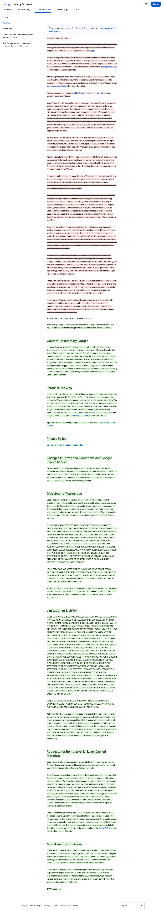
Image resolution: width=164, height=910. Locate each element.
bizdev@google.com (109, 67)
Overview (7, 10)
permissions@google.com (57, 86)
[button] (146, 4)
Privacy (47, 905)
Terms (5, 17)
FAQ (77, 10)
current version (104, 28)
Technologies (63, 10)
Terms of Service (43, 10)
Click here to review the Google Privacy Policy (65, 445)
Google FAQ (103, 828)
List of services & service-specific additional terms (18, 36)
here (93, 51)
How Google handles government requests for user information (17, 44)
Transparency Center (69, 905)
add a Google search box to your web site (90, 93)
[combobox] (132, 906)
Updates (6, 23)
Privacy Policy (23, 10)
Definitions (7, 28)
